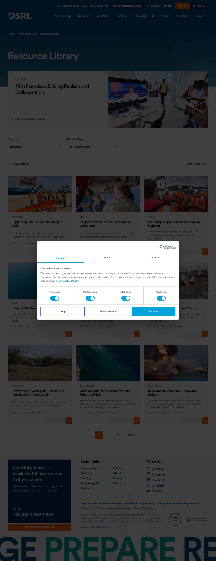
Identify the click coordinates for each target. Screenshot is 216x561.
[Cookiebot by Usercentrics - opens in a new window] (162, 247)
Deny (62, 311)
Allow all (153, 311)
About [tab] (155, 257)
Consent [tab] (60, 258)
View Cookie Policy (67, 281)
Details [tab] (108, 257)
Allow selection (108, 311)
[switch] (90, 298)
